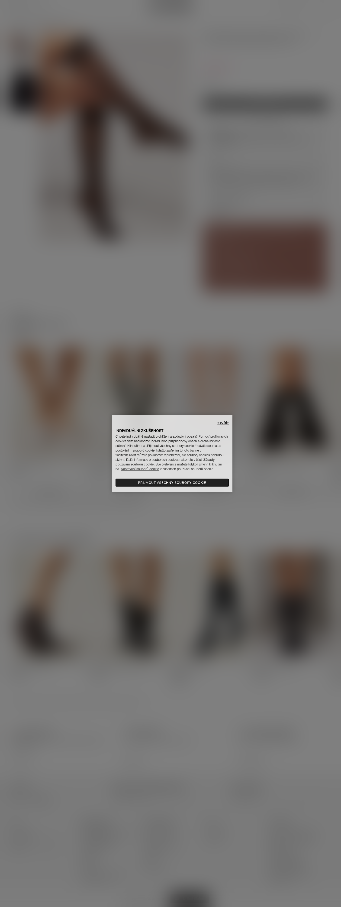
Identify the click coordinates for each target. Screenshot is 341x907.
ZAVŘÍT (223, 423)
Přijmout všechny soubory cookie (172, 483)
